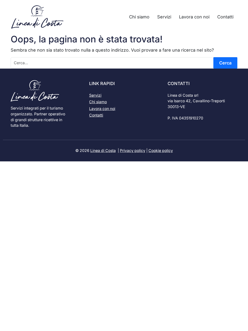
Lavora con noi (102, 108)
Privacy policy (132, 150)
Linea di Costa (103, 150)
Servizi (95, 95)
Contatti (96, 115)
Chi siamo (98, 102)
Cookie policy (160, 150)
